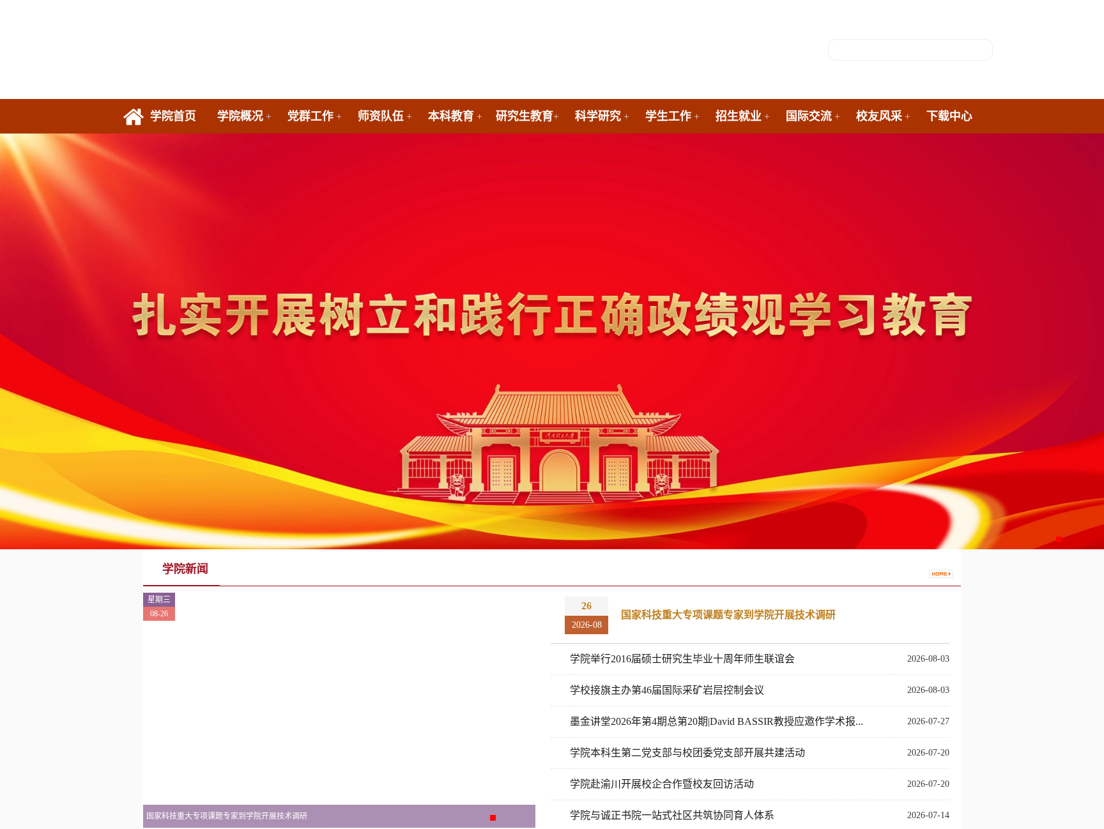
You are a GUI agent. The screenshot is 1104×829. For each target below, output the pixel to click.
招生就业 (739, 116)
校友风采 (879, 116)
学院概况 (240, 116)
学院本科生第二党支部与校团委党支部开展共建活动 (687, 752)
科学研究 (598, 116)
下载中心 (949, 116)
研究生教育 (524, 116)
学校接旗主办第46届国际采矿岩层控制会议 (667, 690)
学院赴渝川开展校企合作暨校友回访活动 (662, 784)
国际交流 (809, 116)
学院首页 (173, 116)
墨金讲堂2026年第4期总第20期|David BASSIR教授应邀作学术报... (716, 721)
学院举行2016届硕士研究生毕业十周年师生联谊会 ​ (683, 658)
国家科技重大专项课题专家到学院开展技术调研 (728, 614)
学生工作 (668, 116)
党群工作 (311, 116)
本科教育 (451, 116)
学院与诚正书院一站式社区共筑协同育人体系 (672, 815)
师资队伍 (381, 116)
